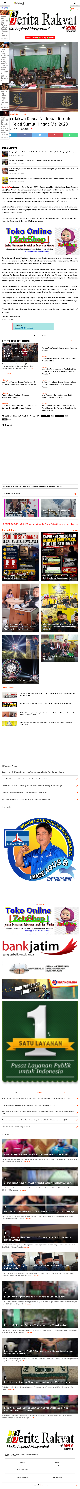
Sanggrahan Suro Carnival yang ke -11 (19, 680)
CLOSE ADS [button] (5, 6)
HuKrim (24, 114)
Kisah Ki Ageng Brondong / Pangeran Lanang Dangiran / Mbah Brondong (37, 1382)
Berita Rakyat (44, 1485)
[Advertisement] (40, 440)
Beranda (22, 1462)
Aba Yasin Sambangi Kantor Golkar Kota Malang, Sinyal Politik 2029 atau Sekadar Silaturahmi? (41, 178)
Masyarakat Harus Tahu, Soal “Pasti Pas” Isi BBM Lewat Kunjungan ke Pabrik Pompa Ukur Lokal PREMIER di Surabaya (20, 352)
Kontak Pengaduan (22, 1477)
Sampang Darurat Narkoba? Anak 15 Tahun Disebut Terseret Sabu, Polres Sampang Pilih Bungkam (43, 152)
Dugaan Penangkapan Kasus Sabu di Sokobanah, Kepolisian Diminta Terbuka (35, 160)
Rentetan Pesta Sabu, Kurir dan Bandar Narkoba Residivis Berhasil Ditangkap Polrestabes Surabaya (59, 384)
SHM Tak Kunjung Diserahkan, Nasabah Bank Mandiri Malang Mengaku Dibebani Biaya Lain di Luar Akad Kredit (43, 169)
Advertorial (25, 341)
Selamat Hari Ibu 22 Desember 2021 (20, 513)
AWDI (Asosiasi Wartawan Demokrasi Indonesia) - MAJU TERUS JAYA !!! (37, 1154)
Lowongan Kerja (57, 1477)
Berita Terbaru (8, 688)
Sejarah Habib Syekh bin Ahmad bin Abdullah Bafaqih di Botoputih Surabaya (38, 1183)
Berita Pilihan (9, 530)
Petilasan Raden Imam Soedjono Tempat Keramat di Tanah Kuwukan (35, 1325)
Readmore (31, 368)
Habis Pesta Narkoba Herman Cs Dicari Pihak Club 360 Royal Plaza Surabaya (39, 1211)
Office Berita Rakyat (22, 1469)
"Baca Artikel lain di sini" (23, 328)
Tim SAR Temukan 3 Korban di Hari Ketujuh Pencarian (56, 512)
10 (6, 1403)
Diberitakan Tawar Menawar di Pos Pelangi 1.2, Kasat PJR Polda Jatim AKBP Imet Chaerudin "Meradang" (59, 371)
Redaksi (57, 1462)
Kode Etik (57, 1466)
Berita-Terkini (14, 114)
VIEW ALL (74, 530)
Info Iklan (22, 1466)
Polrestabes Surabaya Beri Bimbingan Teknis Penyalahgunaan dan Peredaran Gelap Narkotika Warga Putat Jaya (59, 408)
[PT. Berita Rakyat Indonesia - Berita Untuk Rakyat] (19, 3)
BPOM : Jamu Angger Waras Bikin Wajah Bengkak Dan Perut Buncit (34, 1296)
